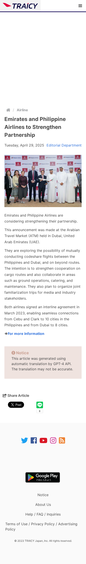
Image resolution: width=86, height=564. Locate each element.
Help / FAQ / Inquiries (43, 514)
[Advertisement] (43, 57)
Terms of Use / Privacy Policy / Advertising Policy (41, 526)
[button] (80, 5)
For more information (26, 333)
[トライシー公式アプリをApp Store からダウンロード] (46, 458)
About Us (43, 504)
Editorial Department (64, 145)
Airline (22, 110)
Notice (43, 495)
